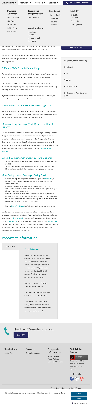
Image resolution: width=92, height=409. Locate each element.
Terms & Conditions (58, 388)
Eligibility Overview (74, 16)
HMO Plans (11, 24)
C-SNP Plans (12, 31)
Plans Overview (13, 17)
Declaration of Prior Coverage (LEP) (75, 94)
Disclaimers (11, 246)
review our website (17, 218)
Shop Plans (54, 18)
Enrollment (68, 67)
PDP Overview (34, 17)
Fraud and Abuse (70, 86)
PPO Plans (11, 21)
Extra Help (48, 179)
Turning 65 (75, 21)
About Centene (53, 356)
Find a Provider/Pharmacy (79, 3)
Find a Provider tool (18, 206)
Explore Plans (8, 2)
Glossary (67, 80)
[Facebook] (72, 378)
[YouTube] (82, 378)
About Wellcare (53, 359)
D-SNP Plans (12, 28)
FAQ (66, 73)
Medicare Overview (32, 33)
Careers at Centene (55, 362)
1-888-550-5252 (12, 221)
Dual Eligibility (76, 24)
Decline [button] (78, 393)
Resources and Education (34, 39)
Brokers (52, 2)
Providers (38, 2)
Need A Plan (8, 353)
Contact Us (21, 335)
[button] (79, 403)
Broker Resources (33, 353)
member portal (52, 221)
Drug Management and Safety (75, 60)
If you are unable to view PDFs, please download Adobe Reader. (77, 365)
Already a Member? (54, 23)
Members (24, 2)
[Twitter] (77, 378)
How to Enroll (55, 15)
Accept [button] (79, 398)
